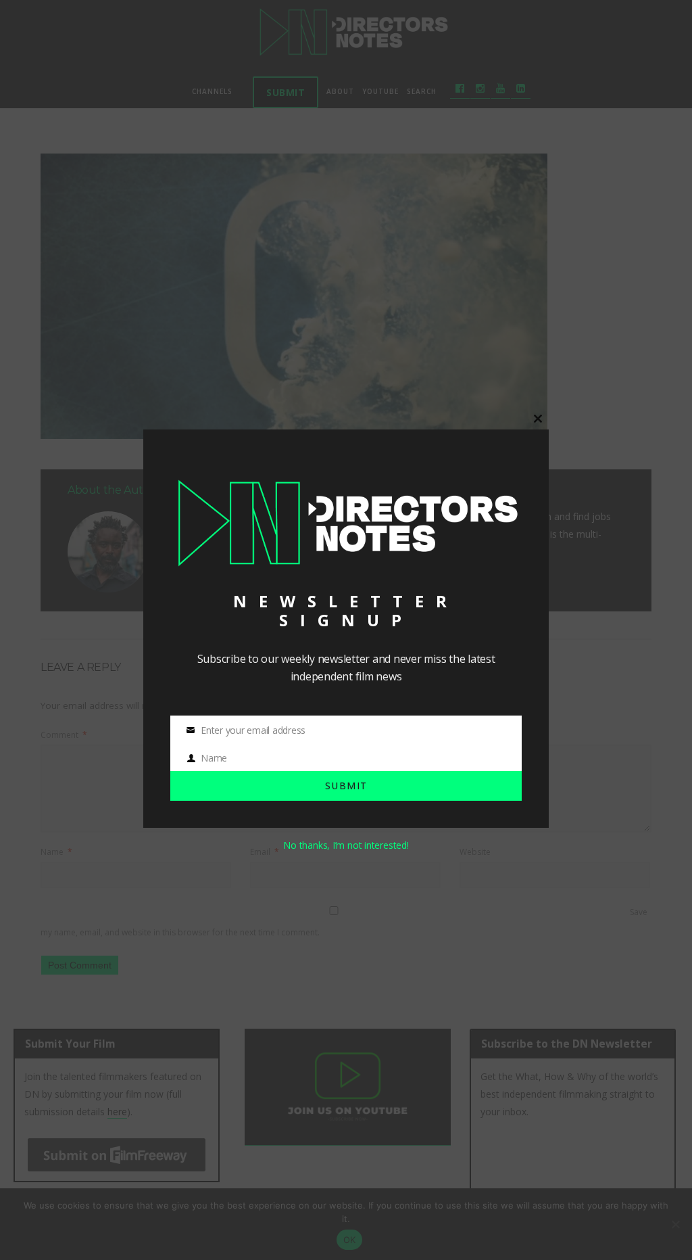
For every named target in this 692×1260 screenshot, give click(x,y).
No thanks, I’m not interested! (345, 845)
